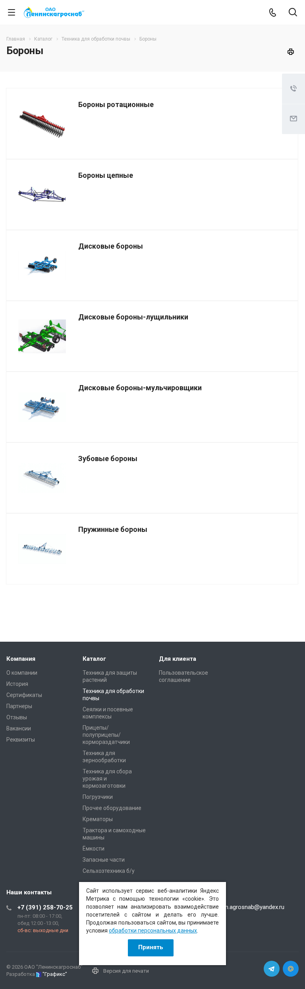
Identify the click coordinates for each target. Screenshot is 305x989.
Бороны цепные (105, 175)
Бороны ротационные (116, 104)
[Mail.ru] (291, 969)
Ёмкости (93, 848)
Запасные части (104, 860)
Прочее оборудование (112, 808)
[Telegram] (272, 969)
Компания (20, 658)
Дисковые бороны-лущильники (133, 317)
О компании (21, 673)
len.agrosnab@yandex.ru (252, 907)
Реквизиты (20, 739)
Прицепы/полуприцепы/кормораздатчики (106, 734)
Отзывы (16, 717)
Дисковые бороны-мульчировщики (140, 388)
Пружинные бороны (112, 529)
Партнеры (19, 706)
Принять (150, 947)
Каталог (94, 658)
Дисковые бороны (110, 246)
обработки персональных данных (153, 930)
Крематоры (98, 819)
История (17, 684)
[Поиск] (293, 13)
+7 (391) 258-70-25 (45, 907)
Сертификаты (24, 695)
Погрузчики (98, 797)
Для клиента (177, 658)
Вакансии (18, 728)
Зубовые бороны (107, 458)
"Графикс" (54, 974)
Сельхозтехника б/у (109, 871)
